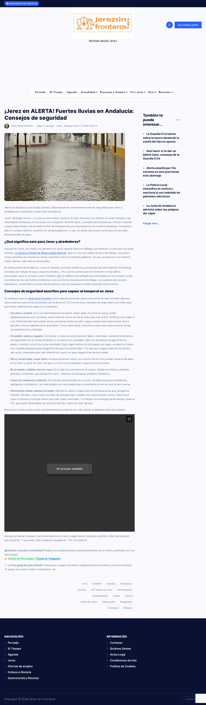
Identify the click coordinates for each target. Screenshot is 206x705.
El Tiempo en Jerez (102, 589)
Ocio (151, 92)
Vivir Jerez (136, 92)
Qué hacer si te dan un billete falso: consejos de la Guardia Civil (161, 154)
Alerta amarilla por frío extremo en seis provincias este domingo (161, 171)
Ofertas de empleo (20, 666)
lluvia (129, 595)
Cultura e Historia (19, 672)
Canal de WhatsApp (21, 558)
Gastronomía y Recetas (23, 678)
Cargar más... (151, 223)
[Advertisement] (103, 65)
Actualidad (88, 92)
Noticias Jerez (89, 602)
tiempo (128, 608)
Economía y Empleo (112, 92)
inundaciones (101, 595)
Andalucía (127, 583)
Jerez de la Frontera (39, 298)
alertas (111, 583)
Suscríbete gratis (188, 24)
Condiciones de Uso (123, 660)
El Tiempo (56, 92)
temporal (113, 608)
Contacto (116, 642)
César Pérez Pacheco (22, 125)
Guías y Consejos (45, 125)
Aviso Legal (117, 654)
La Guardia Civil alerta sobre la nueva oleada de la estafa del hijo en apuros (161, 137)
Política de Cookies (123, 666)
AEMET (98, 583)
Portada (40, 92)
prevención (109, 602)
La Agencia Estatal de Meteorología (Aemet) (41, 252)
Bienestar (165, 92)
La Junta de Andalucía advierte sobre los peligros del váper (161, 209)
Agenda (72, 92)
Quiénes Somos (120, 648)
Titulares (68, 125)
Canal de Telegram (48, 558)
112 (59, 275)
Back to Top (192, 699)
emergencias (125, 589)
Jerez (59, 125)
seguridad (127, 602)
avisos (82, 589)
